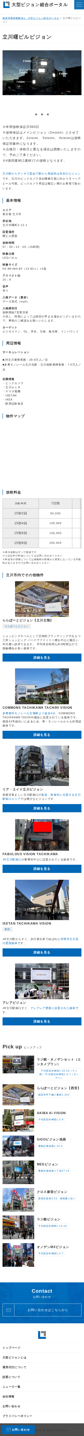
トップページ (12, 1347)
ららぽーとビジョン (17, 626)
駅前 (7, 929)
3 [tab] (48, 114)
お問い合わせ (12, 1406)
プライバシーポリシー (18, 1415)
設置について (12, 1376)
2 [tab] (42, 114)
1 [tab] (36, 114)
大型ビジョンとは (15, 1357)
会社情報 (9, 1396)
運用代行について (15, 1367)
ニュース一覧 (12, 1386)
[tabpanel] (42, 72)
